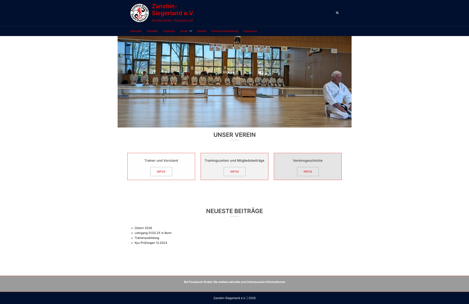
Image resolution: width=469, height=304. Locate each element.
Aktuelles (152, 31)
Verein (184, 31)
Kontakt (201, 31)
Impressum (250, 31)
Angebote (169, 31)
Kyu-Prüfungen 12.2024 (151, 243)
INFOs (161, 171)
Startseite (136, 31)
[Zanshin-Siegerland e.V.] (139, 12)
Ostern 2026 (143, 228)
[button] (337, 13)
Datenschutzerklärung (225, 31)
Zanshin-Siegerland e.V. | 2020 (234, 298)
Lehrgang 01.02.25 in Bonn (153, 233)
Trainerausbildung (147, 238)
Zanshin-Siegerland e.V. (173, 10)
